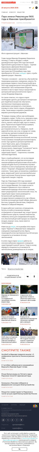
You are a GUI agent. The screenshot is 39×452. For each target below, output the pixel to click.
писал (13, 226)
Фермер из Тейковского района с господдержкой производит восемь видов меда (10, 298)
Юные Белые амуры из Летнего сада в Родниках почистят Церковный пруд (16, 375)
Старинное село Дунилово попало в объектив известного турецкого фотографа (27, 297)
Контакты (14, 404)
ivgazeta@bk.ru (17, 428)
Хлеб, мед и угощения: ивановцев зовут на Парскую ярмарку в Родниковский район (9, 339)
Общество (21, 12)
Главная (4, 12)
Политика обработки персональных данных (14, 416)
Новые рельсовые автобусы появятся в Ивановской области (8, 318)
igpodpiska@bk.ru (18, 424)
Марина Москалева (23, 23)
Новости (12, 12)
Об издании (4, 404)
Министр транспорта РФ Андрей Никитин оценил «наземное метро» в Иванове (27, 339)
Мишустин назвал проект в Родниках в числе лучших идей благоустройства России (19, 393)
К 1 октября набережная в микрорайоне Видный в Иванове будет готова (17, 366)
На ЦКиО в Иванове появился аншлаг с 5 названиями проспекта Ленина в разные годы (17, 356)
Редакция (22, 404)
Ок (19, 449)
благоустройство (15, 269)
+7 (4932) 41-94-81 (25, 2)
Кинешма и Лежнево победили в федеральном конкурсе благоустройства (17, 384)
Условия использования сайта (10, 414)
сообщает (22, 73)
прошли (20, 241)
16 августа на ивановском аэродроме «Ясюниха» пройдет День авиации (28, 319)
